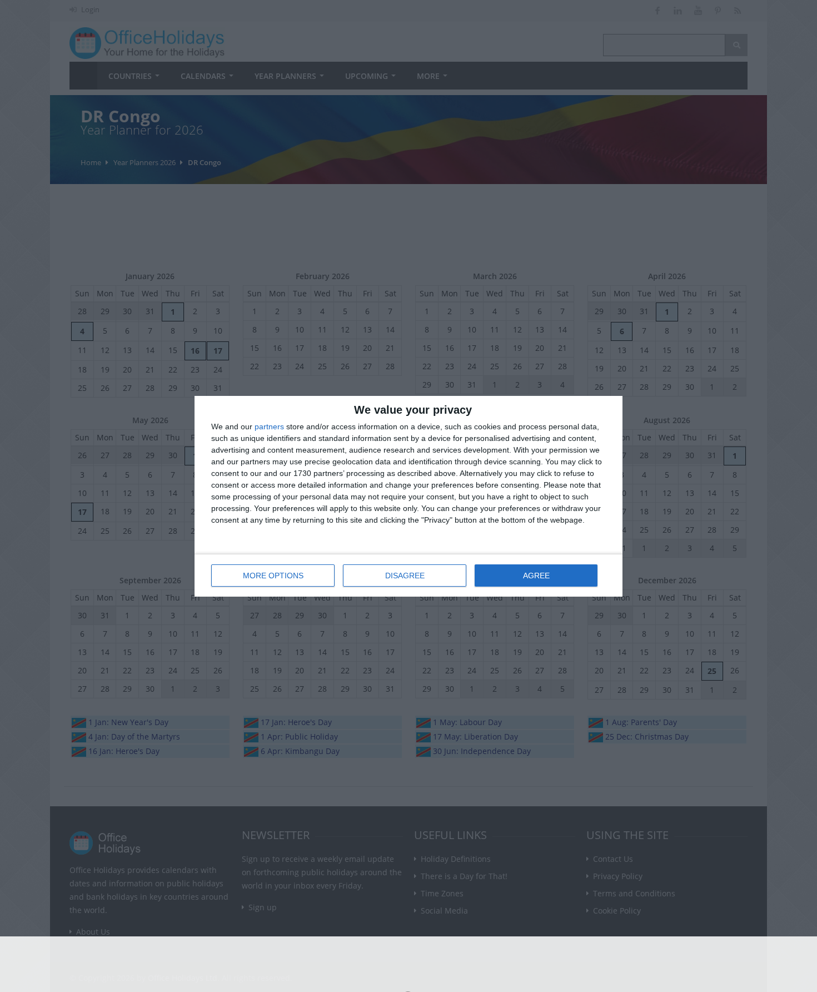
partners (269, 426)
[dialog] (408, 496)
